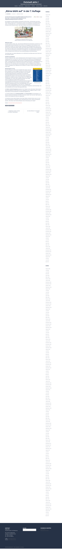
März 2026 (47, 23)
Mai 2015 (47, 241)
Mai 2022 (47, 100)
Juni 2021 (47, 118)
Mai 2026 (47, 19)
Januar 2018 (48, 187)
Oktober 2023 (48, 71)
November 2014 (48, 251)
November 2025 (48, 29)
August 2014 (48, 256)
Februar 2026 (48, 24)
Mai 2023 (47, 80)
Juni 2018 (47, 179)
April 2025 (47, 41)
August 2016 (48, 216)
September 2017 (48, 194)
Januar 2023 (48, 340)
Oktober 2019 (48, 152)
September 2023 (48, 73)
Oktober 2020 (48, 132)
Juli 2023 (47, 76)
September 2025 (48, 33)
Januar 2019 (48, 167)
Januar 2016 (48, 228)
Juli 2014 (47, 258)
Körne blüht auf (11, 105)
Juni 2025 (47, 38)
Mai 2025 (47, 293)
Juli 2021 (47, 117)
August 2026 (48, 14)
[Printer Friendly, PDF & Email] (37, 16)
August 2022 (48, 95)
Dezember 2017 (48, 189)
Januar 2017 (48, 461)
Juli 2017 (47, 197)
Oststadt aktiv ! (31, 2)
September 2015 (48, 234)
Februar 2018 (48, 186)
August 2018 (48, 176)
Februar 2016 (48, 226)
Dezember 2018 (48, 169)
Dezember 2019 (48, 149)
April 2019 (47, 162)
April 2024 (47, 61)
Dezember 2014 (48, 503)
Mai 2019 (47, 160)
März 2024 (47, 63)
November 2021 (48, 110)
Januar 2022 (48, 107)
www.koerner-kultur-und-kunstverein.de (15, 102)
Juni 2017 (47, 199)
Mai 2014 (47, 261)
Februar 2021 (48, 125)
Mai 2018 (47, 181)
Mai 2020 (47, 140)
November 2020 (48, 130)
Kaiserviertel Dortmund (45, 530)
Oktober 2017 (48, 192)
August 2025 (48, 34)
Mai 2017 (47, 201)
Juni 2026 (47, 18)
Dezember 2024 (48, 48)
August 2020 (48, 135)
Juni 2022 (47, 98)
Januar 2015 (48, 248)
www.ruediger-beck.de (12, 539)
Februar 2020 (48, 145)
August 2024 (48, 55)
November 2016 (48, 211)
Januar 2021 (48, 127)
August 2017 (48, 196)
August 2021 (48, 115)
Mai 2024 (47, 60)
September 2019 (48, 154)
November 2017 (48, 191)
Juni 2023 (47, 78)
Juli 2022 (47, 97)
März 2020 (47, 144)
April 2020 (47, 142)
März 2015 (47, 244)
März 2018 (47, 184)
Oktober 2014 (48, 253)
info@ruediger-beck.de (12, 538)
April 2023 (47, 335)
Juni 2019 (47, 159)
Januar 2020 (48, 147)
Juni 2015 (47, 239)
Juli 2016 (47, 218)
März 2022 (47, 103)
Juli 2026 (47, 16)
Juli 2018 (47, 177)
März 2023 (47, 83)
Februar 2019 (48, 419)
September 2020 (48, 134)
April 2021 (47, 122)
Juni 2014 (47, 260)
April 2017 (47, 202)
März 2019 (47, 164)
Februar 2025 (48, 298)
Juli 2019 (47, 157)
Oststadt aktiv (43, 529)
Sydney (22, 547)
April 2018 (47, 182)
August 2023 (48, 75)
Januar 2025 (48, 46)
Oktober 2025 (48, 31)
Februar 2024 (48, 65)
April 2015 (47, 243)
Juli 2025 (47, 36)
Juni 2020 (47, 139)
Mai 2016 (47, 221)
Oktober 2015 (48, 233)
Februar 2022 (48, 105)
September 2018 (48, 174)
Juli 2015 (47, 238)
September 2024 (48, 53)
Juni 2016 (47, 219)
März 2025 (47, 43)
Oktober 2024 (48, 51)
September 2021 (48, 113)
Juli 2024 (47, 56)
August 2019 (48, 155)
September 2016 (48, 214)
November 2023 (48, 70)
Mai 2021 (47, 120)
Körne (6, 105)
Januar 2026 (48, 26)
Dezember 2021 (48, 108)
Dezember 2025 (48, 28)
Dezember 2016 (48, 209)
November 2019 (48, 150)
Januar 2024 (48, 66)
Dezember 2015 (48, 229)
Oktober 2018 (48, 172)
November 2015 (48, 231)
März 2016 (47, 224)
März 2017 (47, 204)
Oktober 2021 (48, 112)
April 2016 (47, 223)
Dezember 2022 (48, 88)
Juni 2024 (47, 58)
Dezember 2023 (48, 68)
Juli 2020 (47, 137)
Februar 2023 (48, 85)
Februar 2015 (48, 246)
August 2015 (48, 236)
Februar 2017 (48, 206)
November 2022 (48, 90)
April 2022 (47, 102)
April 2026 (47, 21)
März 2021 (47, 377)
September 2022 (48, 93)
